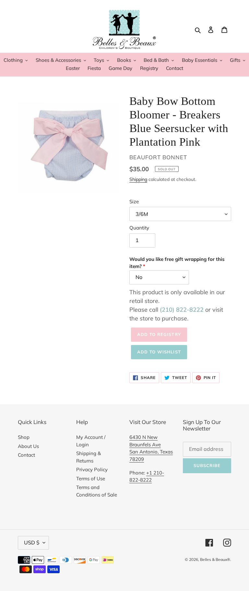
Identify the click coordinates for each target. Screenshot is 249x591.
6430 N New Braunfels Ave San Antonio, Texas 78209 (151, 448)
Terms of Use (90, 478)
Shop (24, 437)
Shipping (138, 179)
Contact (26, 455)
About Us (28, 446)
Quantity (139, 228)
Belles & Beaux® (215, 559)
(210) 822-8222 (182, 309)
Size (134, 201)
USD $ (32, 542)
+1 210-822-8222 (146, 476)
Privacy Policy (92, 469)
